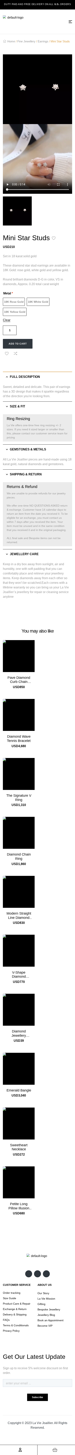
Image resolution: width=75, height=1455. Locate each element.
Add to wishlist (54, 238)
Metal (8, 293)
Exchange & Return (15, 1309)
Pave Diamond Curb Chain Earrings (19, 682)
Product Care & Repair (16, 1303)
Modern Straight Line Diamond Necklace (19, 917)
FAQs (6, 1319)
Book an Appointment (50, 1320)
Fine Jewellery (26, 41)
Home (11, 41)
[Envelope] (46, 1273)
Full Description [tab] (25, 376)
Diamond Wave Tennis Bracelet (19, 739)
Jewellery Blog (46, 1314)
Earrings (43, 41)
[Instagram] (28, 1273)
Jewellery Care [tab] (24, 554)
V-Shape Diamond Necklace (19, 977)
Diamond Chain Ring (19, 856)
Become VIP (45, 1325)
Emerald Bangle (19, 1090)
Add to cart (18, 343)
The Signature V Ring (18, 798)
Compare (15, 353)
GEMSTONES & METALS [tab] (28, 449)
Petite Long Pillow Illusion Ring (18, 1208)
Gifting (41, 1304)
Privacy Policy (11, 1330)
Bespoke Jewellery (49, 1309)
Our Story (43, 1293)
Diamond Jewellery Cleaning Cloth (19, 1035)
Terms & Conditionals (16, 1325)
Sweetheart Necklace (19, 1147)
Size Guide (9, 1298)
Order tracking (11, 1292)
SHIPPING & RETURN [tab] (26, 474)
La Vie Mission (46, 1298)
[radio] (14, 302)
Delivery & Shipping (15, 1314)
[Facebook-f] (37, 1273)
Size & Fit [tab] (17, 406)
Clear (6, 320)
